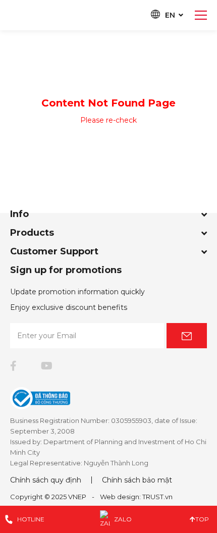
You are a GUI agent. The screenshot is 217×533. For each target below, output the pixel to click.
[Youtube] (46, 366)
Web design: (120, 497)
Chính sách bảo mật (137, 480)
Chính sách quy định (45, 480)
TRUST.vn (157, 497)
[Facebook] (13, 366)
